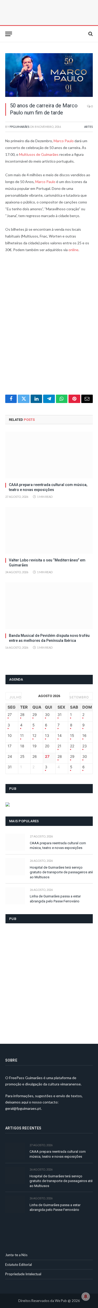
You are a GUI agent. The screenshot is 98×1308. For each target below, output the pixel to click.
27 (10, 715)
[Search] (90, 34)
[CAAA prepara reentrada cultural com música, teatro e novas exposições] (49, 455)
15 (72, 735)
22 (72, 746)
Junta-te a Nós (16, 1255)
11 (22, 735)
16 (84, 735)
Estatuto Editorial (18, 1264)
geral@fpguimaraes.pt (23, 1108)
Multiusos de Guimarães (39, 154)
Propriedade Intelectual (23, 1274)
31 (59, 715)
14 (59, 735)
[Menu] (8, 34)
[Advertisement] (49, 327)
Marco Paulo (64, 141)
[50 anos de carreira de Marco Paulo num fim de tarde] (49, 75)
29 (34, 715)
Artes (88, 126)
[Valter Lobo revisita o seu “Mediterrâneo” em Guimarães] (49, 530)
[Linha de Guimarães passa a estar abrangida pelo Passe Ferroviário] (15, 895)
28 (22, 715)
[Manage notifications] (86, 1296)
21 (59, 746)
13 (47, 735)
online (73, 249)
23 (84, 746)
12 (34, 735)
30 (47, 715)
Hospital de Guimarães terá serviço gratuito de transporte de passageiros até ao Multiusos (61, 872)
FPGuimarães (19, 126)
